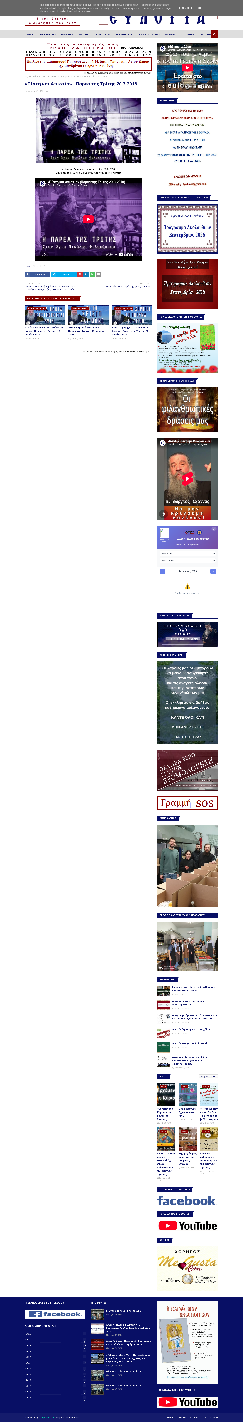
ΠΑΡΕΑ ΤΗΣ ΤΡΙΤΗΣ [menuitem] (148, 34)
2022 (56, 1356)
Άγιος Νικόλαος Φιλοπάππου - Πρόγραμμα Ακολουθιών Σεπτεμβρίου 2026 (128, 1328)
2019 (56, 1374)
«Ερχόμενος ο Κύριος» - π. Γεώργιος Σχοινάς (165, 1114)
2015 (56, 1397)
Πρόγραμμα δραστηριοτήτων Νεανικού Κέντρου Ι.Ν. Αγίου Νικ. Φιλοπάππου (194, 1017)
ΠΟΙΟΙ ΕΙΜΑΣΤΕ (184, 1417)
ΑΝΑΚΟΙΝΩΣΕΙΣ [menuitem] (173, 34)
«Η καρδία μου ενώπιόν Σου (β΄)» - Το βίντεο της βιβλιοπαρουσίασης (212, 1114)
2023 (56, 1351)
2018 (56, 1380)
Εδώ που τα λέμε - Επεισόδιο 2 (123, 1371)
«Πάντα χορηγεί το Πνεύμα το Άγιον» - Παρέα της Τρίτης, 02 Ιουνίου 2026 (130, 331)
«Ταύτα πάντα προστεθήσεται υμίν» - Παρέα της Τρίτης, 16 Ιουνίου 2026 (44, 331)
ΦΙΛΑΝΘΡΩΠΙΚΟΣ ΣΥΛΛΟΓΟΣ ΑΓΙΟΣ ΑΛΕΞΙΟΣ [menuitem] (64, 34)
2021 (56, 1362)
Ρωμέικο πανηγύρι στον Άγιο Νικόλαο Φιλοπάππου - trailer (193, 989)
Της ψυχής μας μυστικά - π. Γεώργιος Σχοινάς (188, 1158)
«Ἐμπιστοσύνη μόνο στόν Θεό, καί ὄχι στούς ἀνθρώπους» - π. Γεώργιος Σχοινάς (166, 1164)
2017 (56, 1385)
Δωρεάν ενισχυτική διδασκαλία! (190, 1043)
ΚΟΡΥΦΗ (214, 1417)
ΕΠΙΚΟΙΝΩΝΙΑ (200, 1417)
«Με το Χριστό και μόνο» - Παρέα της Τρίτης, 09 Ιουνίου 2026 (86, 331)
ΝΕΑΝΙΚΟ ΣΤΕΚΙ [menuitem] (124, 34)
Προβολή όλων (208, 1076)
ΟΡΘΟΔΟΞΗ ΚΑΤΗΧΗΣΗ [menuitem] (200, 34)
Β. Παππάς (74, 1417)
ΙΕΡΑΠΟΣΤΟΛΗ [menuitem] (103, 34)
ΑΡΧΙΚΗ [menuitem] (31, 34)
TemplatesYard (46, 1417)
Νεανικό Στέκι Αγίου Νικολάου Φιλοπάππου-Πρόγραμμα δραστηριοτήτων (189, 1060)
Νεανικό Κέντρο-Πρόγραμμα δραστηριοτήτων (188, 1003)
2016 (56, 1391)
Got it (200, 8)
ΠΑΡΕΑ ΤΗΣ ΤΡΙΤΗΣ (49, 76)
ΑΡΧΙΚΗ (170, 1417)
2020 (56, 1368)
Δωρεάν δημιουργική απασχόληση (192, 1029)
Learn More (186, 8)
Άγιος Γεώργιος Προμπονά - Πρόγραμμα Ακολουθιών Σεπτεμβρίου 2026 (128, 1342)
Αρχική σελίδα (32, 76)
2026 (56, 1333)
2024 (56, 1345)
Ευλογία (31, 91)
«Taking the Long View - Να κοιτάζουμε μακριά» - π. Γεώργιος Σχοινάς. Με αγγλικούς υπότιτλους (128, 1358)
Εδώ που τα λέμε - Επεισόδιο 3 (123, 1310)
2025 (56, 1339)
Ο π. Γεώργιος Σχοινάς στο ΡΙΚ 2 (187, 1112)
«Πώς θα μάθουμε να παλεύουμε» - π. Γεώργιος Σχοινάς (208, 1160)
